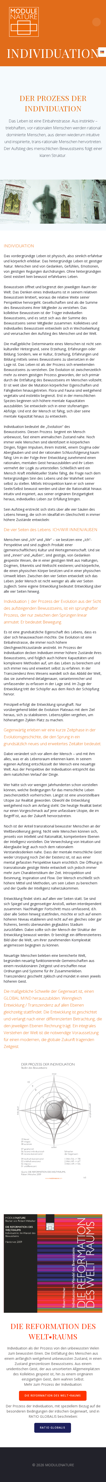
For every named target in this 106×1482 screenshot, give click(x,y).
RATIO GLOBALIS (52, 1427)
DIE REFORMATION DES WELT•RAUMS (53, 1395)
